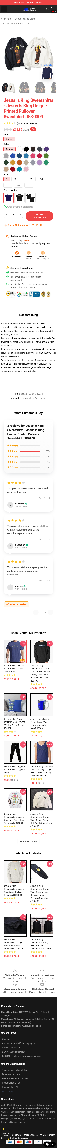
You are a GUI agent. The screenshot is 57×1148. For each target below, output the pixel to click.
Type (6, 134)
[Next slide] (51, 54)
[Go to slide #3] (40, 87)
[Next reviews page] (50, 612)
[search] (48, 9)
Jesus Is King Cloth (25, 18)
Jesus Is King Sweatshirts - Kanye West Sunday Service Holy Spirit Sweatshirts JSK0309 (41, 820)
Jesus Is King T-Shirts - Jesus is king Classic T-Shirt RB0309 (14, 668)
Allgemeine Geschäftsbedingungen (18, 1043)
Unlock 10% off (6, 1134)
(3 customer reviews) (27, 123)
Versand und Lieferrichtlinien (15, 1070)
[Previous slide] (6, 54)
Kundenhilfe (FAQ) (10, 1087)
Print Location (10, 190)
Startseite (6, 18)
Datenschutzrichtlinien (12, 1047)
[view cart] (53, 9)
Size (6, 174)
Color (6, 144)
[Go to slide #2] (24, 87)
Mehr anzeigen (28, 841)
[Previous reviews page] (36, 612)
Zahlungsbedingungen (12, 1074)
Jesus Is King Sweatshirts (15, 23)
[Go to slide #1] (8, 87)
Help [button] (51, 1144)
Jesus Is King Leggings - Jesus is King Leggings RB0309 (15, 769)
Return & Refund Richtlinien (15, 1078)
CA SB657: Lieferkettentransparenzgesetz (21, 1056)
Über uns (6, 1039)
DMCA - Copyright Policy (13, 1052)
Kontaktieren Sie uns (11, 1083)
